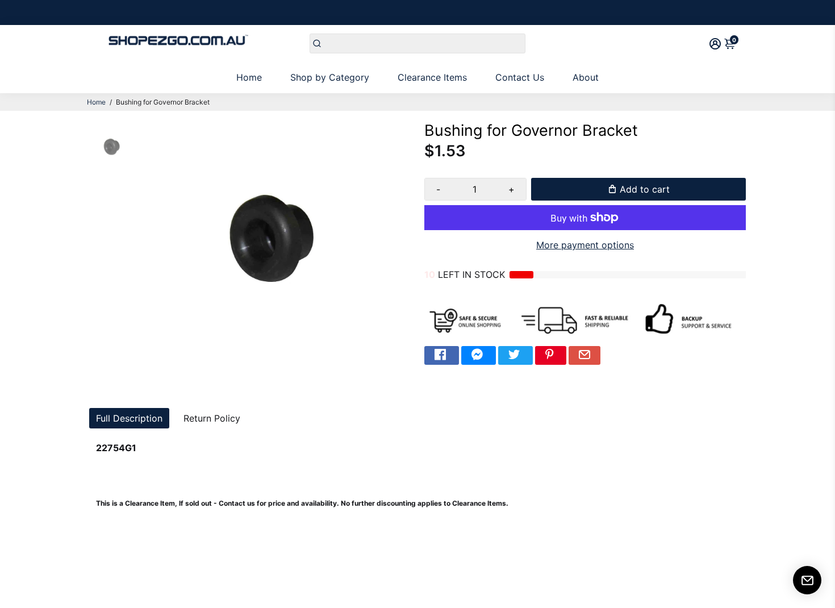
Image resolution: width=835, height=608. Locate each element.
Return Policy (211, 418)
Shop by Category (329, 77)
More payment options (585, 245)
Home (249, 77)
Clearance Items (432, 77)
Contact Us (519, 77)
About (586, 77)
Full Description (129, 418)
